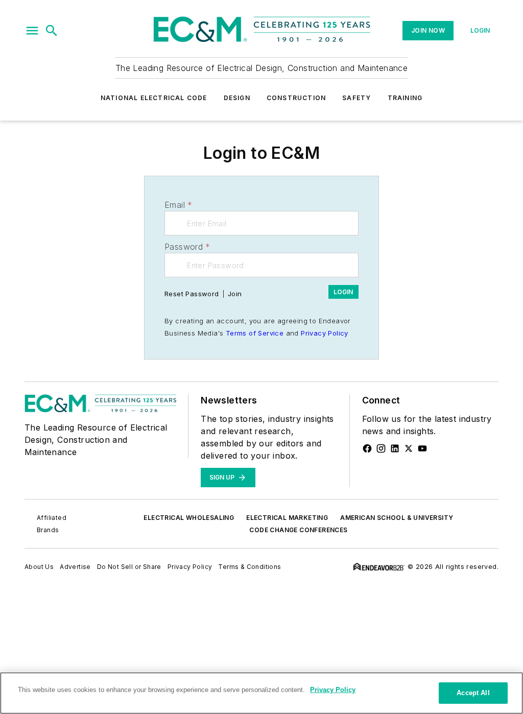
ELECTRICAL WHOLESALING (189, 517)
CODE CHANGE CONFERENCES (298, 530)
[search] (51, 30)
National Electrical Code (154, 98)
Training (405, 98)
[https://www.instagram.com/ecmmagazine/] (381, 448)
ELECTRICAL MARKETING (287, 517)
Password (187, 247)
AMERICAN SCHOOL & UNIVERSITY (396, 517)
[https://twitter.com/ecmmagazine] (408, 448)
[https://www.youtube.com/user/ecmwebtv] (422, 448)
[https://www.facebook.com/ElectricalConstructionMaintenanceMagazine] (367, 448)
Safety (356, 98)
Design (237, 98)
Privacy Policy (324, 333)
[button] (32, 30)
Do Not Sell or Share (129, 566)
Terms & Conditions (249, 566)
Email (178, 205)
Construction (296, 98)
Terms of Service (254, 333)
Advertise (75, 566)
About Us (39, 566)
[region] (261, 693)
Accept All (473, 693)
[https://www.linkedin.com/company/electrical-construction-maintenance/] (395, 448)
